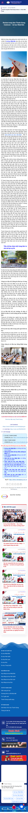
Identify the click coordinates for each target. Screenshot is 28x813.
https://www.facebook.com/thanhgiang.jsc (14, 426)
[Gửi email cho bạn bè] (15, 484)
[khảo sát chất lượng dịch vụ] (14, 745)
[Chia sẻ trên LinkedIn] (20, 484)
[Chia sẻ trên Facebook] (10, 484)
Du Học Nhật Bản (11, 7)
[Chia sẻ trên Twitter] (12, 484)
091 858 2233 (14, 740)
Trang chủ (4, 7)
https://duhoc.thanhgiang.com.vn (18, 479)
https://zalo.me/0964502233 (17, 429)
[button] (2, 2)
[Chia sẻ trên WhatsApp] (7, 484)
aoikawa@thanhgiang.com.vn (13, 753)
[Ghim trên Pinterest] (18, 484)
